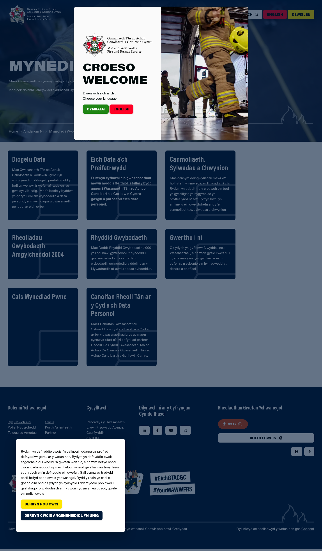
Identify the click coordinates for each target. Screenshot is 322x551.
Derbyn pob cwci (41, 504)
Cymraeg (96, 109)
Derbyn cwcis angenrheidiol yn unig (62, 515)
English (121, 109)
